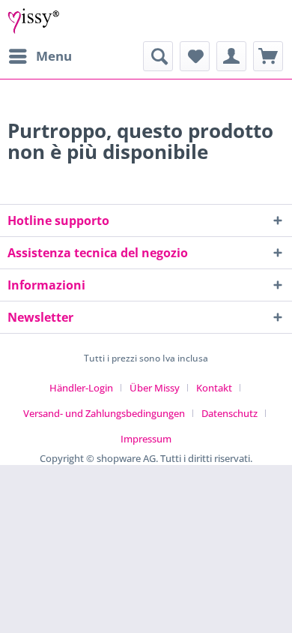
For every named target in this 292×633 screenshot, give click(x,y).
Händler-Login (81, 387)
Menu (54, 55)
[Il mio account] (231, 56)
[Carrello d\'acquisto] (268, 56)
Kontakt (214, 387)
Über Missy (155, 387)
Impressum (146, 439)
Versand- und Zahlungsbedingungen (104, 413)
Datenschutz (229, 413)
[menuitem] (39, 56)
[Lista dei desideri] (195, 56)
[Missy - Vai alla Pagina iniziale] (34, 21)
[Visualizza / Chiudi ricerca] (158, 56)
